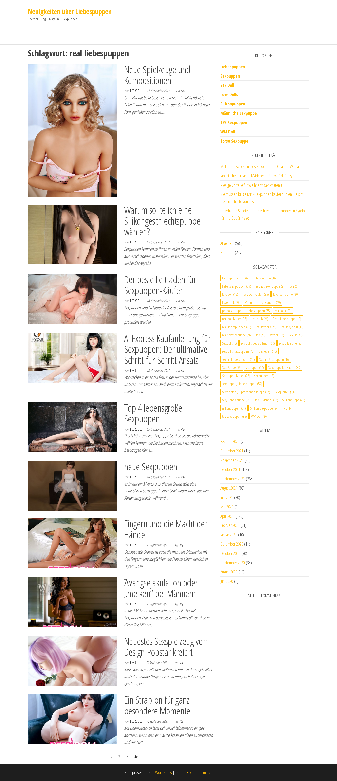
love (293, 286)
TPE (288, 408)
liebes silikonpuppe (269, 286)
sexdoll (277, 334)
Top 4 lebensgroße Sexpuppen (153, 413)
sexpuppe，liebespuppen (242, 383)
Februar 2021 (229, 525)
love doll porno (286, 294)
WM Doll (259, 416)
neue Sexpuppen (150, 466)
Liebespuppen (232, 66)
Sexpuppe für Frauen (284, 367)
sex (260, 334)
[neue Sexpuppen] (72, 485)
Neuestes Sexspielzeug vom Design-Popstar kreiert (166, 646)
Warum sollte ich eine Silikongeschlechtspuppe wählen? (162, 220)
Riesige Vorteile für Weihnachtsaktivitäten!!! (251, 185)
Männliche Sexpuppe (238, 113)
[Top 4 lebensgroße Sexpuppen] (72, 427)
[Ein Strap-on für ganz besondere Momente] (72, 719)
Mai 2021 (226, 507)
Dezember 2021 (231, 451)
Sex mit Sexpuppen (274, 359)
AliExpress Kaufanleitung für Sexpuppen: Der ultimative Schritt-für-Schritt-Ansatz (167, 349)
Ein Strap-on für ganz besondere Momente (157, 705)
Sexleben (227, 252)
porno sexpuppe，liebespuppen (246, 310)
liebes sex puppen (236, 286)
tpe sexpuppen (234, 416)
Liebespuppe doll (235, 278)
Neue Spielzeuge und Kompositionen (157, 75)
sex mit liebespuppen (238, 359)
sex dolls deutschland (258, 343)
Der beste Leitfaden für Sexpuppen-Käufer (160, 285)
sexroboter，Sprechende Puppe (246, 391)
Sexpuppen (230, 76)
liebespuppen (265, 278)
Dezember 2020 (231, 544)
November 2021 (231, 460)
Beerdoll (136, 90)
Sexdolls (229, 343)
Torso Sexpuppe (234, 141)
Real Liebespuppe (287, 318)
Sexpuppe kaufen (236, 375)
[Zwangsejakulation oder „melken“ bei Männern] (72, 602)
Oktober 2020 (230, 553)
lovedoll (230, 294)
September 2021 (232, 479)
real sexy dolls (292, 326)
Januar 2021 (228, 535)
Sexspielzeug (285, 391)
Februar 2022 (229, 441)
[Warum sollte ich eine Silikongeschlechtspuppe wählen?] (72, 234)
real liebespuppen (236, 326)
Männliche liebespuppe (263, 302)
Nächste (132, 757)
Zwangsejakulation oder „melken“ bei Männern (161, 588)
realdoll (283, 310)
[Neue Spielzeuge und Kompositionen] (72, 130)
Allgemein (227, 243)
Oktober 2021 (230, 469)
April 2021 (227, 516)
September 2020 (232, 563)
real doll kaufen (234, 318)
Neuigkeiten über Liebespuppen (70, 11)
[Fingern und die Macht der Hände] (72, 543)
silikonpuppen (234, 408)
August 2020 (228, 572)
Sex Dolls (297, 334)
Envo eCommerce (199, 772)
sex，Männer (266, 400)
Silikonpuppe (293, 400)
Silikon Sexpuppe (264, 408)
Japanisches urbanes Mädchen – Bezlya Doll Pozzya (257, 176)
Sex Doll (227, 85)
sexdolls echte (290, 343)
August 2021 (228, 488)
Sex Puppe (232, 367)
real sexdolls (265, 326)
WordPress (163, 772)
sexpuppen (264, 375)
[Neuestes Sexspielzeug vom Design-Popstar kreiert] (72, 660)
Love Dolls (229, 94)
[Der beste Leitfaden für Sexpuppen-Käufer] (72, 298)
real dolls (259, 318)
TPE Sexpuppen (233, 122)
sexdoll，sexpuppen (238, 351)
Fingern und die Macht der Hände (165, 529)
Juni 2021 (226, 497)
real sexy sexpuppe (237, 334)
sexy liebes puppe (236, 400)
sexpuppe (255, 367)
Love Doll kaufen (255, 294)
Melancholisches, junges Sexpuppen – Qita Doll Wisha (259, 166)
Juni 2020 (226, 581)
